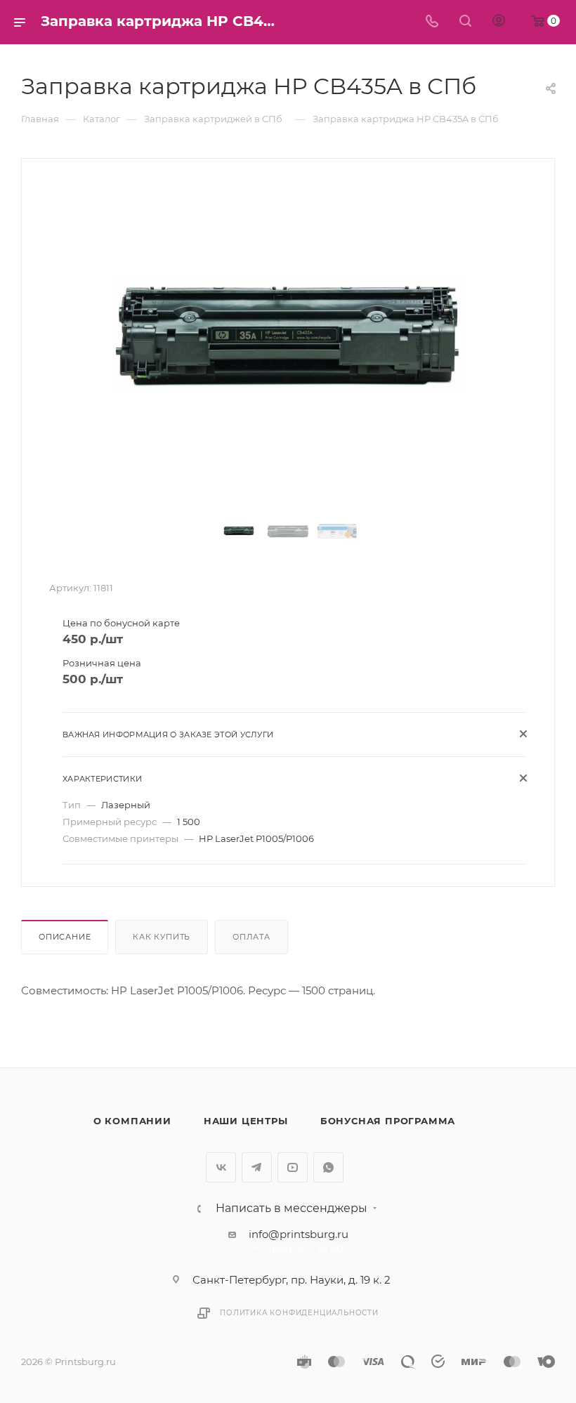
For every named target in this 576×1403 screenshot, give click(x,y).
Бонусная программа (387, 1120)
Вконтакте (221, 1167)
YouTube (292, 1167)
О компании (132, 1120)
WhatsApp (328, 1167)
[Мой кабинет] (498, 22)
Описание (65, 937)
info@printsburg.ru (298, 1234)
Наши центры (246, 1120)
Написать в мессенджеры (291, 1208)
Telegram (257, 1167)
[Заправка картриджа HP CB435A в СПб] (288, 337)
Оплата (251, 937)
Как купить (161, 937)
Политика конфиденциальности (299, 1312)
